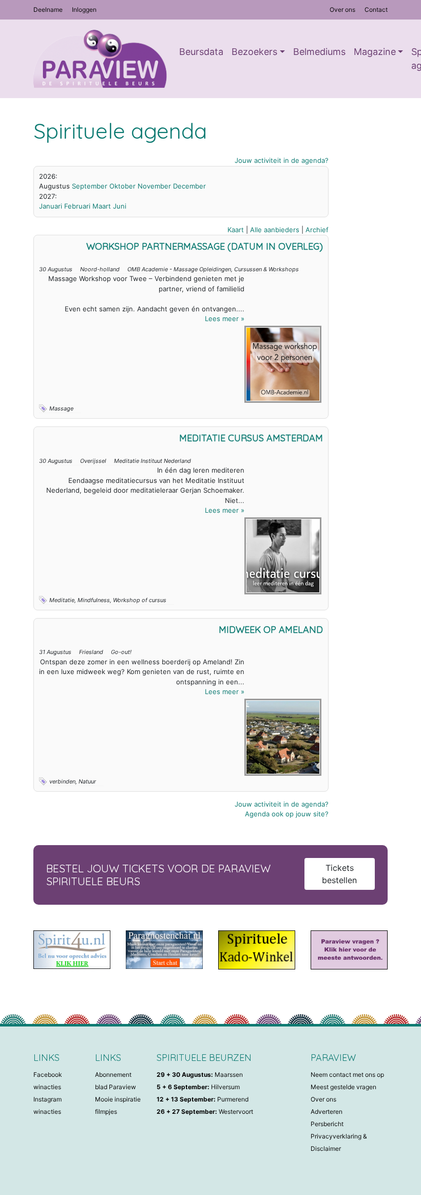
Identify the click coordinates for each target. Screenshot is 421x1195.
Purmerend (202, 1099)
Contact (376, 9)
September (89, 186)
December (189, 186)
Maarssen (200, 1074)
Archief (317, 230)
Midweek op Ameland (271, 630)
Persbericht (327, 1124)
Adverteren (326, 1111)
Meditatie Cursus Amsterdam (251, 438)
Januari (50, 206)
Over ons (342, 9)
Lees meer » (224, 318)
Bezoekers (254, 51)
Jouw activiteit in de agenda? (282, 160)
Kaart (235, 230)
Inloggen (84, 9)
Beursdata (201, 51)
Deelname (48, 9)
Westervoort (205, 1111)
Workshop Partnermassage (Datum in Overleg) (204, 246)
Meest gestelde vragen (343, 1087)
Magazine (375, 51)
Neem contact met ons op (347, 1074)
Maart (101, 206)
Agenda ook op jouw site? (287, 814)
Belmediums (319, 51)
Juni (119, 206)
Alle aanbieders (274, 230)
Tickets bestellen (339, 874)
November (154, 186)
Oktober (122, 186)
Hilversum (198, 1087)
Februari (77, 206)
